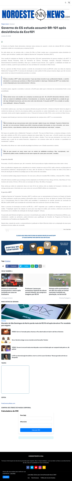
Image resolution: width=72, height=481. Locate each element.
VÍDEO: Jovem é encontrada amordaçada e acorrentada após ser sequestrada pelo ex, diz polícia (40, 348)
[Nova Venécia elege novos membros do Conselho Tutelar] (6, 340)
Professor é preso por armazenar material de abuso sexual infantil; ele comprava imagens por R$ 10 (36, 291)
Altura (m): (23, 422)
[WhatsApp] (32, 266)
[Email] (40, 266)
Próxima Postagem (64, 298)
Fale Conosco (35, 478)
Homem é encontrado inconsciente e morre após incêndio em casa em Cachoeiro (11, 291)
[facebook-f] (28, 467)
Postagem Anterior (7, 298)
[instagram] (40, 467)
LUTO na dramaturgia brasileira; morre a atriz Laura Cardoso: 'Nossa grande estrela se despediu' (39, 356)
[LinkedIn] (36, 266)
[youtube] (36, 467)
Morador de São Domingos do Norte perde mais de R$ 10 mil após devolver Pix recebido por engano (36, 324)
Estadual (12, 24)
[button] (66, 2)
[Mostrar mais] (44, 266)
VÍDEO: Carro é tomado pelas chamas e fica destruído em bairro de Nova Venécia (37, 332)
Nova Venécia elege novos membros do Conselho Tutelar (30, 340)
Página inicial (5, 24)
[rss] (44, 467)
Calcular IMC (36, 430)
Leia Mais (12, 473)
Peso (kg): (23, 415)
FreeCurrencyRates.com (8, 403)
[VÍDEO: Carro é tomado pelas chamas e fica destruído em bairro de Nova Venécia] (6, 332)
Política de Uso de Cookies (48, 478)
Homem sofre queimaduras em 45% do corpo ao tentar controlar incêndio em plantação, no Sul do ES (59, 291)
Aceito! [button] (6, 477)
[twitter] (32, 467)
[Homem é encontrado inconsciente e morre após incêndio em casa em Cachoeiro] (12, 280)
